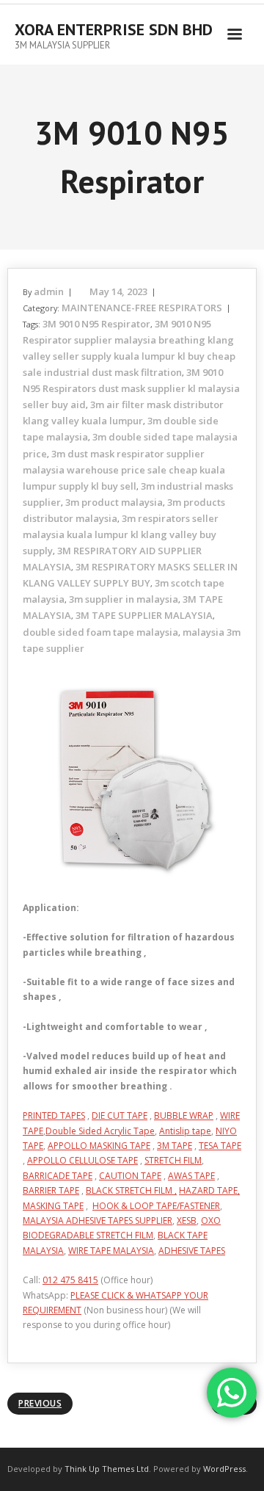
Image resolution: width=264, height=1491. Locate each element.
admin (49, 291)
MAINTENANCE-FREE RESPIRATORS (142, 307)
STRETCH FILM (173, 1160)
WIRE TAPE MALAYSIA (111, 1250)
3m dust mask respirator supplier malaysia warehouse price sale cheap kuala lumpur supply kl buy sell (124, 470)
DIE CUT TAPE (119, 1115)
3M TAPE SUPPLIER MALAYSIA (144, 615)
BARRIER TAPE (51, 1190)
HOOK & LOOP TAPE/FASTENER (156, 1206)
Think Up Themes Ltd (107, 1468)
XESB (187, 1220)
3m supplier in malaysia (123, 599)
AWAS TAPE (191, 1175)
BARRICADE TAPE (57, 1175)
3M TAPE (174, 1145)
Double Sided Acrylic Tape (100, 1131)
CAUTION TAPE (130, 1175)
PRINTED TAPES (54, 1115)
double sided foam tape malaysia (100, 632)
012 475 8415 (70, 1280)
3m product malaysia (114, 502)
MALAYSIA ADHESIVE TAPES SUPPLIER (97, 1220)
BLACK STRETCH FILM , (131, 1190)
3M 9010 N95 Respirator (96, 323)
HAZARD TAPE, (209, 1190)
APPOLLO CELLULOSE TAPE (82, 1160)
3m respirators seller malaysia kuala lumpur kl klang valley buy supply (121, 534)
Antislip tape (185, 1131)
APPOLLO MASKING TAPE (99, 1145)
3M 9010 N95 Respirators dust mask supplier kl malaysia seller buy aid (131, 388)
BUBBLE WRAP (183, 1115)
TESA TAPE (220, 1145)
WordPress (224, 1468)
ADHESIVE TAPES (191, 1250)
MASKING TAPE (53, 1206)
